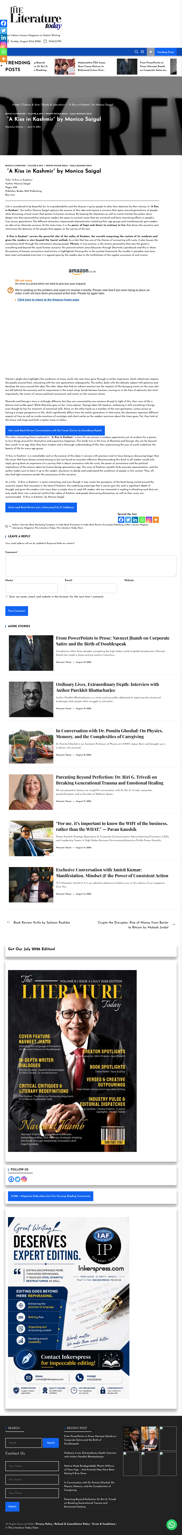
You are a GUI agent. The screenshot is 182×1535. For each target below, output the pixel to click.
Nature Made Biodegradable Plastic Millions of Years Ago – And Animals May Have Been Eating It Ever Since (89, 1470)
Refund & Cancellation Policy (73, 1524)
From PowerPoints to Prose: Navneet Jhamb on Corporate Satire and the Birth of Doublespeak (113, 640)
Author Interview (20, 525)
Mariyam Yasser (64, 662)
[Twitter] (128, 520)
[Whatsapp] (142, 520)
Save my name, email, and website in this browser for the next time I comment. (56, 596)
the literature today (45, 528)
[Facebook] (121, 520)
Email (69, 580)
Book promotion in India (76, 525)
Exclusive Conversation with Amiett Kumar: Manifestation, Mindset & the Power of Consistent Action (112, 872)
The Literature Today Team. (23, 1527)
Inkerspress (17, 528)
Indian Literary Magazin (136, 525)
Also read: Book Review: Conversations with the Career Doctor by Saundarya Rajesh (55, 430)
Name (10, 580)
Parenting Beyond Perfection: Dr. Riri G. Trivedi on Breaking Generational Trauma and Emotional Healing (109, 780)
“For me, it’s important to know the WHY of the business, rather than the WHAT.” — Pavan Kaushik (112, 826)
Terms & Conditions (104, 1524)
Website (129, 580)
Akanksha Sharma (14, 127)
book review (95, 525)
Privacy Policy (44, 1524)
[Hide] (1, 65)
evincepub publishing (113, 525)
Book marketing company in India (46, 525)
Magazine (29, 528)
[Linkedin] (135, 520)
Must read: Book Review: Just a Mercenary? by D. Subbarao (41, 507)
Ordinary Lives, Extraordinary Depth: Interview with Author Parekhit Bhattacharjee (107, 687)
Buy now (10, 195)
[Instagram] (149, 520)
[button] (171, 1524)
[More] (156, 520)
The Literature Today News (70, 528)
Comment (12, 552)
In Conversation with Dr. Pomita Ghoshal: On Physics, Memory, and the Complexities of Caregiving (109, 733)
